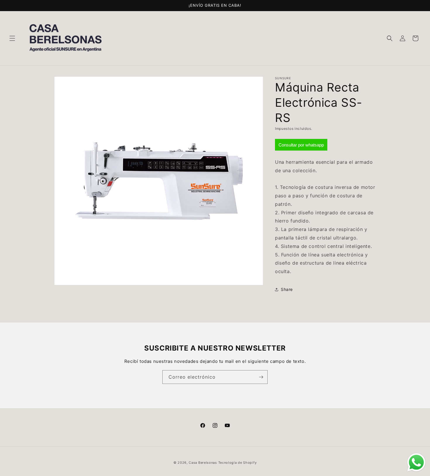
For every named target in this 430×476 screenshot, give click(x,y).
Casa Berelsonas (203, 463)
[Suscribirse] (260, 377)
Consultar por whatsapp (301, 144)
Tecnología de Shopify (237, 463)
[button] (12, 38)
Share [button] (287, 289)
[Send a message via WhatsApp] (416, 462)
